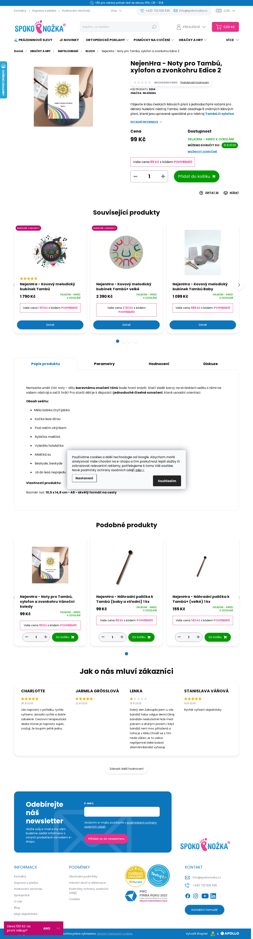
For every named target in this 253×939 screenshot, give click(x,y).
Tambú (211, 113)
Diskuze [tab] (210, 363)
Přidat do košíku (194, 176)
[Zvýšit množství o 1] (46, 637)
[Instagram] (196, 895)
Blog (17, 908)
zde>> (139, 470)
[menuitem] (34, 40)
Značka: (143, 93)
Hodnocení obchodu (76, 11)
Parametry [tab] (104, 363)
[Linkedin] (213, 895)
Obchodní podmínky (83, 876)
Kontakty (20, 11)
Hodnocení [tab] (159, 363)
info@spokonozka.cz (207, 877)
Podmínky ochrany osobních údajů (89, 891)
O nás (18, 901)
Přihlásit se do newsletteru (106, 839)
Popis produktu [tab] (45, 363)
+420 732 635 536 (205, 885)
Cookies (74, 899)
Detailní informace (144, 122)
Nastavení (84, 478)
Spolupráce (22, 895)
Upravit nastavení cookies (115, 934)
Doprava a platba (44, 11)
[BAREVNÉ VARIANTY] (50, 252)
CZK (227, 10)
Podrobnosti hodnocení (194, 82)
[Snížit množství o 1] (27, 637)
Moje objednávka (25, 914)
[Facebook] (188, 895)
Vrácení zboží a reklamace (87, 883)
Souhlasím (167, 480)
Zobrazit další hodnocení (126, 769)
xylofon (227, 113)
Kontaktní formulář (205, 910)
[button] (118, 341)
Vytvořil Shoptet (197, 934)
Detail (50, 325)
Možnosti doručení (202, 151)
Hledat (154, 27)
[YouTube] (205, 895)
